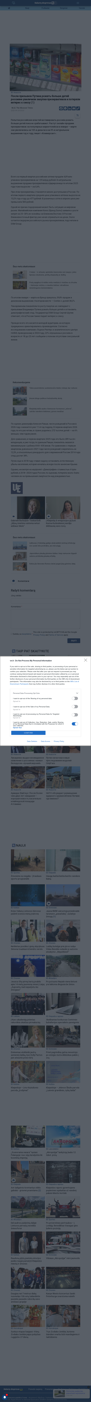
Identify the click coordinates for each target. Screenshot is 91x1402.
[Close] (86, 661)
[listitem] (45, 693)
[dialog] (45, 701)
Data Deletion (32, 741)
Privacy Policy (59, 741)
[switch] (75, 698)
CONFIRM (28, 733)
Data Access (45, 741)
